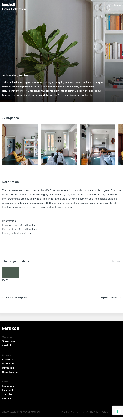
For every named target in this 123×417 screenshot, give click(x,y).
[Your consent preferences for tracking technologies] (118, 412)
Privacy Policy (77, 412)
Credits (65, 412)
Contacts (7, 359)
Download (8, 367)
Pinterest (7, 398)
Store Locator (10, 371)
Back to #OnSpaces (17, 297)
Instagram (8, 385)
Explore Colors (108, 297)
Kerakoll (6, 345)
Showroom (8, 341)
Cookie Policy (93, 412)
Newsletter (8, 363)
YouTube (7, 394)
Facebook (8, 390)
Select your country (111, 412)
